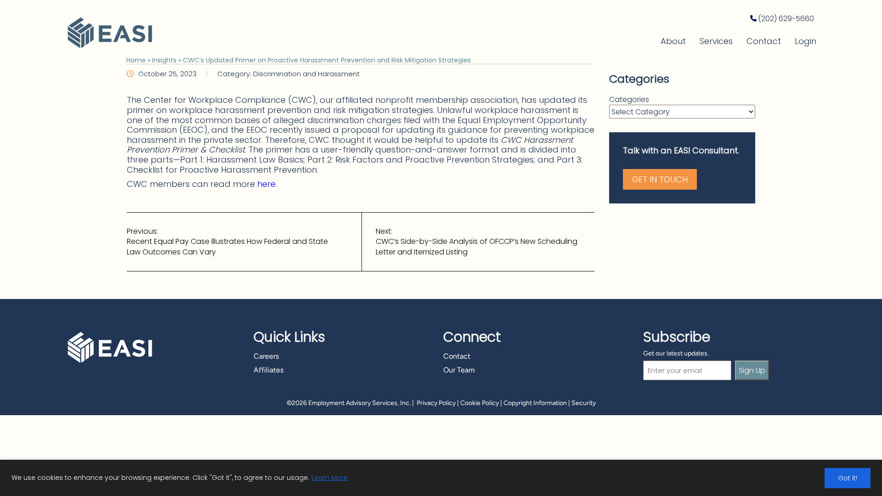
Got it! (847, 478)
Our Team (459, 370)
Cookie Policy (479, 403)
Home (136, 60)
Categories (629, 100)
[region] (441, 478)
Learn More (329, 477)
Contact (763, 41)
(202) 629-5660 (786, 18)
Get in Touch (660, 179)
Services (716, 41)
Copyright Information (535, 403)
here (266, 184)
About (673, 41)
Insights (164, 60)
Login (805, 41)
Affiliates (268, 370)
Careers (266, 356)
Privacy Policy (436, 403)
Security (583, 403)
